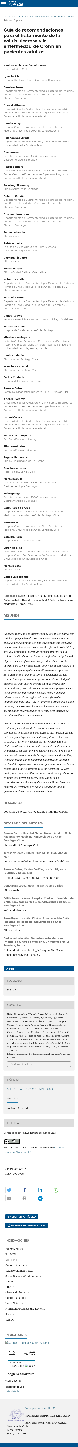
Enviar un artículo (22, 1216)
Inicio (7, 16)
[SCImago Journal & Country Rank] (27, 1342)
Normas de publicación (27, 1225)
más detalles (12, 1391)
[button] (13, 1190)
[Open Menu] (3, 3)
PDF (12, 968)
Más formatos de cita (22, 1064)
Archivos (20, 16)
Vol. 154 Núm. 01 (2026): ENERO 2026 (51, 16)
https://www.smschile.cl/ (40, 1408)
